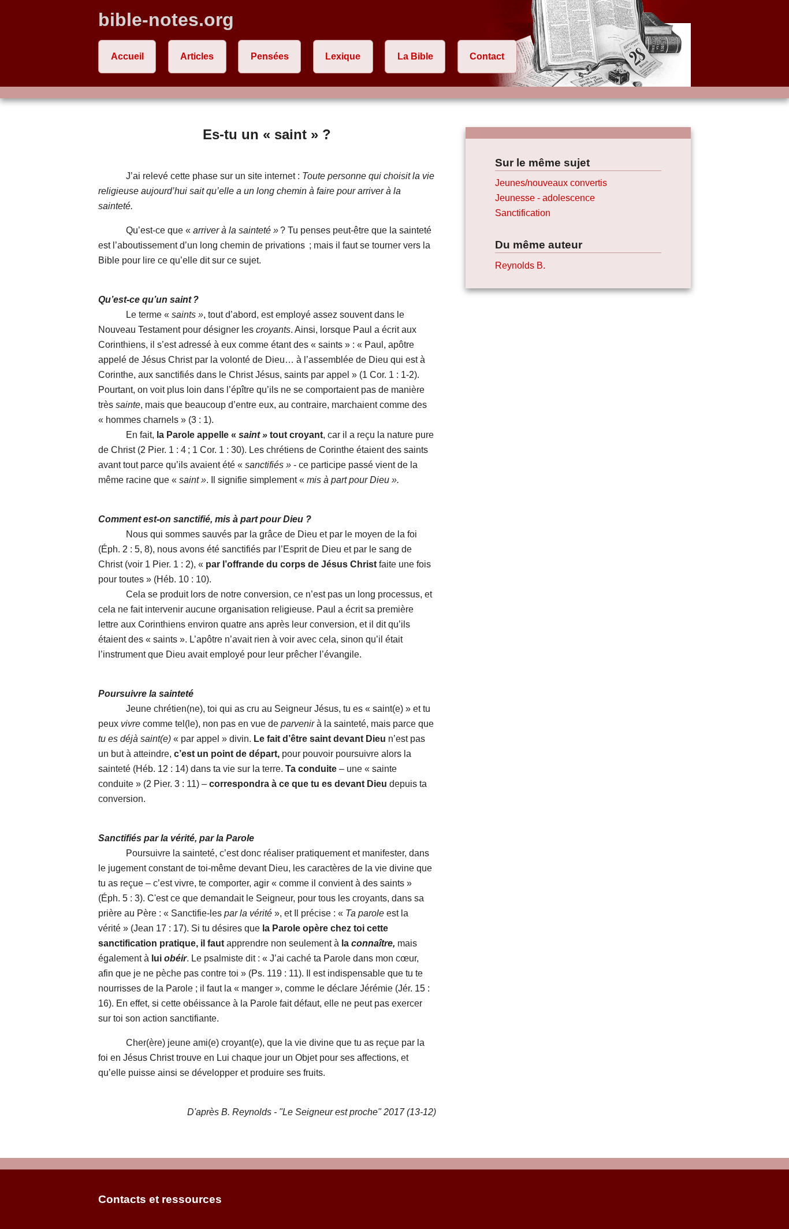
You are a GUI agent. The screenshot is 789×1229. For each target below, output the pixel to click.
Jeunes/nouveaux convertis (551, 183)
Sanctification (522, 213)
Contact (487, 56)
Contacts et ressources (160, 1199)
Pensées (270, 56)
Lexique (342, 56)
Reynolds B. (520, 265)
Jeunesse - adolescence (545, 198)
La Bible (415, 56)
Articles (197, 56)
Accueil (127, 56)
